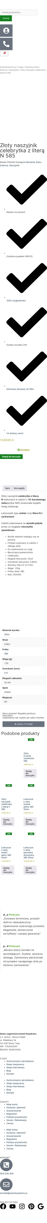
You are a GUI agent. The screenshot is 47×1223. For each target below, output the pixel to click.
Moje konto (12, 1104)
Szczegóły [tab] (19, 488)
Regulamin (11, 1114)
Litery (7, 644)
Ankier (7, 692)
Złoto (6, 634)
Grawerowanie (13, 1110)
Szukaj (6, 18)
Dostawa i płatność (16, 1107)
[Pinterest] (31, 1206)
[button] (23, 724)
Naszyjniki (14, 70)
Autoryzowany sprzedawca (20, 1061)
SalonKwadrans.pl (8, 67)
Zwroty (9, 1123)
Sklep (21, 67)
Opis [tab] (7, 488)
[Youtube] (12, 1206)
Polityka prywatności (16, 1117)
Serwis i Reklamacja (16, 1120)
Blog (8, 1070)
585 (6, 653)
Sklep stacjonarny (15, 1064)
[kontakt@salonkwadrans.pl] (6, 1184)
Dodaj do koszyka (11, 456)
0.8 (6, 673)
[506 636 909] (6, 1165)
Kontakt (10, 1074)
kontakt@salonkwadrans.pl (13, 1193)
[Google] (41, 1206)
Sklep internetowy (15, 1067)
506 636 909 (7, 1173)
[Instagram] (22, 1206)
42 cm (7, 682)
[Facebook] (3, 1206)
